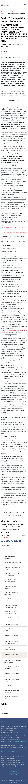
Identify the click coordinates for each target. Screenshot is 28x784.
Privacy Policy (13, 771)
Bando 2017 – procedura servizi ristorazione (11, 642)
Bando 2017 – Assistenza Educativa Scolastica (11, 581)
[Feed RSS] (14, 777)
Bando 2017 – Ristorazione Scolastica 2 (11, 674)
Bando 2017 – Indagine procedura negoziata (10, 612)
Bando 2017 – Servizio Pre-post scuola (12, 691)
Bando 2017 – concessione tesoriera (11, 600)
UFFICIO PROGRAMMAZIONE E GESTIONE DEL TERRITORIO (12, 525)
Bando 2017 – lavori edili (11, 624)
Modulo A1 (7, 538)
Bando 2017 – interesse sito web (12, 619)
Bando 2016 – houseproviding (12, 563)
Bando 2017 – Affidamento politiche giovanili (11, 574)
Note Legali (14, 775)
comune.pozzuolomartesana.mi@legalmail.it (14, 233)
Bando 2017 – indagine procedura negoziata (10, 606)
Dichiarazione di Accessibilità (9, 751)
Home (2, 12)
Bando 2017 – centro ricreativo (10, 587)
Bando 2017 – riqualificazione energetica (12, 668)
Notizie (4, 709)
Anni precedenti (11, 12)
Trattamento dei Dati (14, 773)
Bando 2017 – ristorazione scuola (11, 680)
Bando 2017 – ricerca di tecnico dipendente (10, 649)
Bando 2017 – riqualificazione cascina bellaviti (12, 661)
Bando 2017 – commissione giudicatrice (11, 593)
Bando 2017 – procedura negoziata (11, 636)
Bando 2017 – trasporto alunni (11, 697)
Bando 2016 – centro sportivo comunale (12, 551)
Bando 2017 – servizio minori (12, 686)
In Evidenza (5, 713)
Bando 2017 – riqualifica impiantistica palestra (11, 655)
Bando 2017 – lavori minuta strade (12, 630)
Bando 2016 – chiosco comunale (10, 557)
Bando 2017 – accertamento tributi (12, 568)
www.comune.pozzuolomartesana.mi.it (14, 228)
